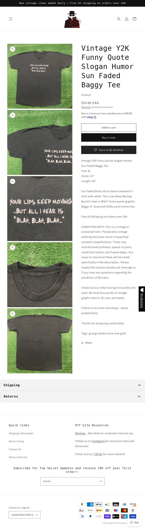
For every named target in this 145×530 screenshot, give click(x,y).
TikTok (98, 454)
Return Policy (16, 441)
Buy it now (108, 137)
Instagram (99, 441)
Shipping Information (21, 433)
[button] (10, 19)
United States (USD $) (22, 514)
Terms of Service (18, 457)
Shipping (85, 107)
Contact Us (15, 449)
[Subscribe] (100, 481)
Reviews (80, 433)
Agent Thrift (114, 523)
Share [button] (88, 342)
